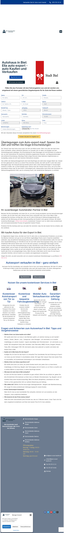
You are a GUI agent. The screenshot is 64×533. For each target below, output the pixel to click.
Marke (44, 101)
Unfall (3, 120)
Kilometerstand (46, 114)
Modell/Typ (4, 107)
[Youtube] (51, 512)
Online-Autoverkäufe (21, 221)
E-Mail (23, 101)
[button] (30, 515)
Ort (23, 95)
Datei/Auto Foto (26, 126)
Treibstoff (45, 107)
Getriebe (24, 114)
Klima (23, 120)
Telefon (3, 101)
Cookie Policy (16, 530)
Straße (44, 95)
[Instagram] (57, 512)
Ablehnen (15, 526)
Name (3, 95)
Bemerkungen (5, 126)
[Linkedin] (54, 512)
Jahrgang (24, 107)
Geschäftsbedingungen (43, 133)
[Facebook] (45, 512)
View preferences (25, 526)
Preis (43, 120)
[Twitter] (48, 512)
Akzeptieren (6, 526)
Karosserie (4, 114)
